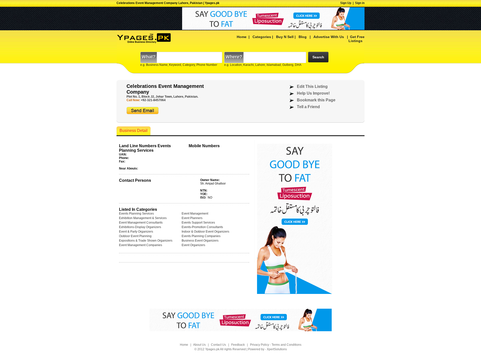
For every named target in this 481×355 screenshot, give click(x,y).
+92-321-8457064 (153, 100)
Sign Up (345, 3)
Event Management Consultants (141, 222)
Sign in (360, 3)
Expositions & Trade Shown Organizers (145, 240)
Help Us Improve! (313, 93)
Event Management (195, 213)
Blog (303, 37)
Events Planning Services (136, 213)
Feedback (238, 344)
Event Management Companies (140, 245)
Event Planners (192, 218)
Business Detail (133, 130)
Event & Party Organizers (136, 231)
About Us (199, 344)
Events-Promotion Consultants (202, 227)
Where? (234, 56)
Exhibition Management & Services (143, 218)
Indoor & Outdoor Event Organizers (205, 231)
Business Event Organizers (200, 240)
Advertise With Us (328, 37)
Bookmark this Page (316, 100)
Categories (262, 37)
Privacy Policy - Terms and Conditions (275, 344)
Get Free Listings (356, 39)
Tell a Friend (308, 107)
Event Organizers (193, 245)
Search (318, 57)
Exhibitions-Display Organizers (140, 227)
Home (242, 37)
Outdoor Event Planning (135, 236)
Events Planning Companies (201, 236)
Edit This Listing (312, 86)
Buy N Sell (285, 37)
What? (149, 56)
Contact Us (218, 344)
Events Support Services (198, 222)
